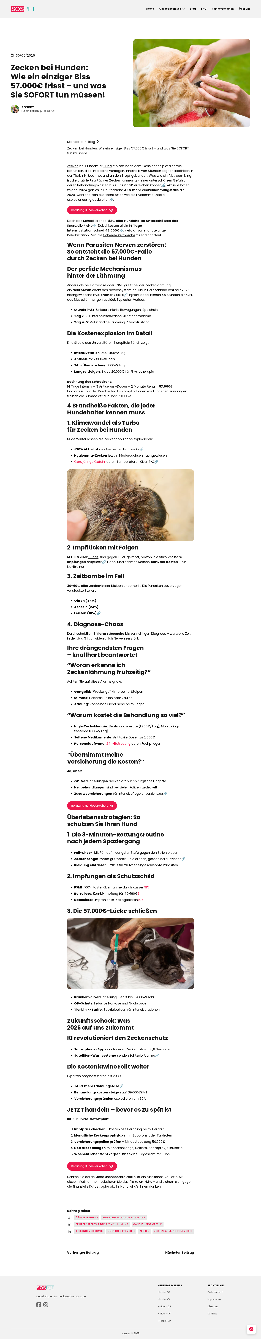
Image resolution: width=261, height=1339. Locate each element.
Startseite (75, 142)
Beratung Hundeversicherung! (92, 210)
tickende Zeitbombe (119, 235)
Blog (193, 8)
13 (139, 900)
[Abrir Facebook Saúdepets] (38, 1305)
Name (205, 1240)
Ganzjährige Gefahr (89, 461)
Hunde (93, 557)
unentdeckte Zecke (120, 1177)
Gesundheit (209, 1298)
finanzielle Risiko (80, 225)
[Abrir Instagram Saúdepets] (45, 1305)
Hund (108, 166)
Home (150, 8)
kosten (113, 225)
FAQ (203, 8)
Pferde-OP (164, 1321)
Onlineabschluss (170, 8)
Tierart (205, 1269)
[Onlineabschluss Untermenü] (183, 9)
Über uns (244, 8)
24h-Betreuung (118, 743)
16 (142, 900)
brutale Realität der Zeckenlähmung (102, 1224)
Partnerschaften (223, 8)
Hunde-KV (164, 1299)
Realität (96, 180)
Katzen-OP (164, 1306)
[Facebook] (69, 1218)
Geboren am (210, 1284)
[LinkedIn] (69, 1232)
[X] (69, 1225)
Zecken (72, 166)
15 (147, 887)
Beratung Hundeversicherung (123, 1217)
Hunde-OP (164, 1292)
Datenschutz (230, 1323)
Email (204, 1254)
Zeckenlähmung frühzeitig (173, 1231)
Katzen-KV (164, 1313)
